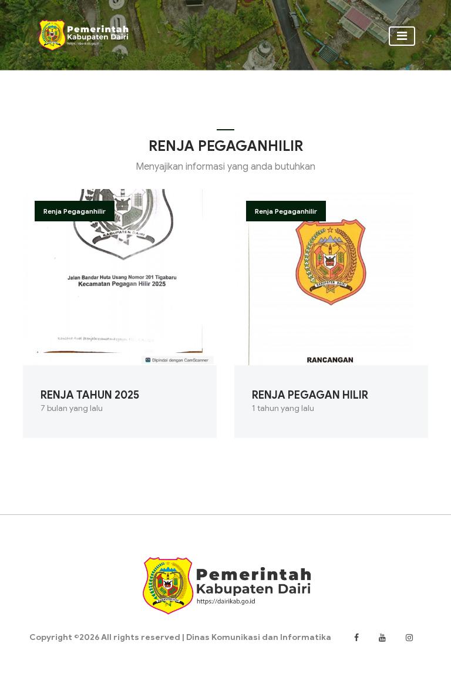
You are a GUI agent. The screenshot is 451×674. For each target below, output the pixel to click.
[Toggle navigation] (402, 36)
